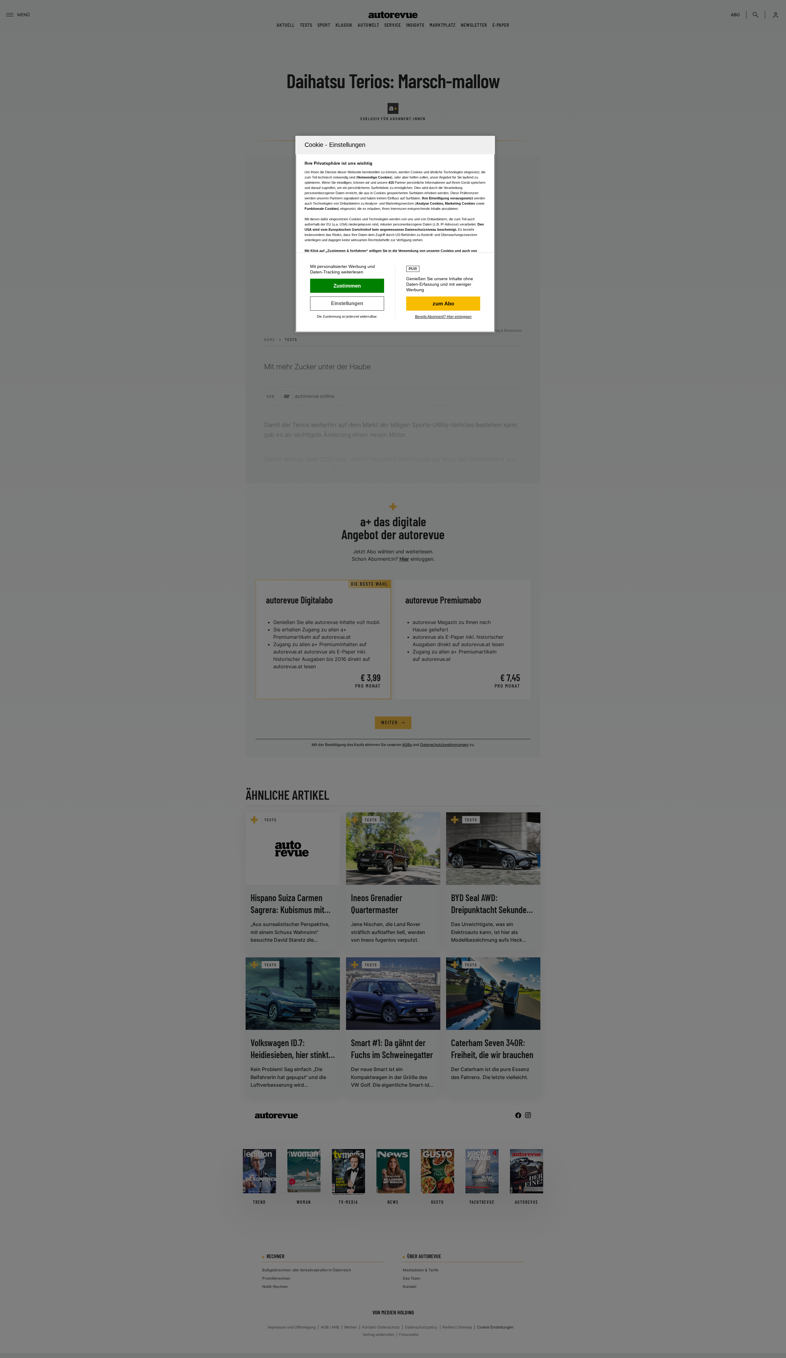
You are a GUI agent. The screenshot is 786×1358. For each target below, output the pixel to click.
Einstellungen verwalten (347, 303)
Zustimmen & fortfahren (347, 286)
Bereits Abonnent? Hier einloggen (443, 317)
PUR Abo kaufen (443, 303)
